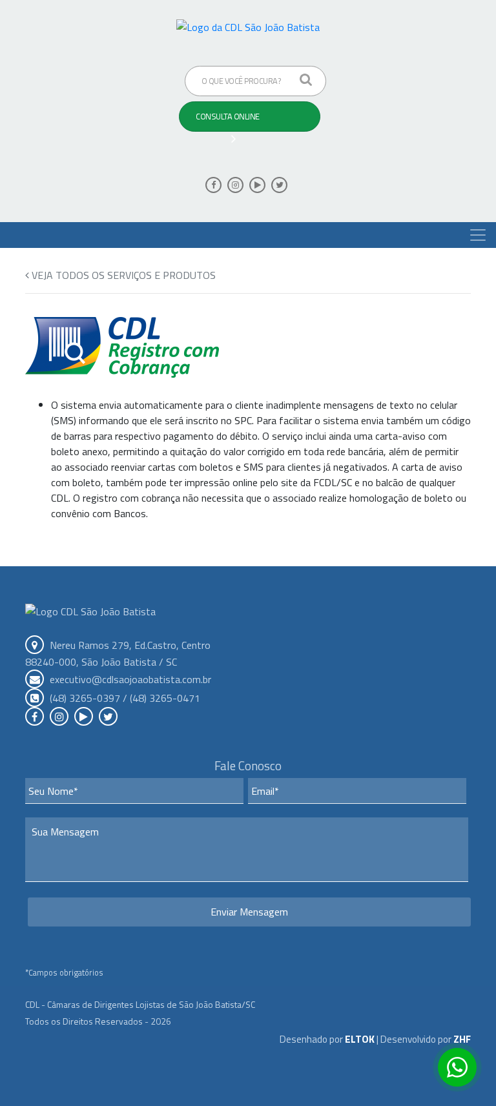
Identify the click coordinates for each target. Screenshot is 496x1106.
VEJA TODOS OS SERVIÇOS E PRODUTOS (122, 275)
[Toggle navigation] (478, 235)
